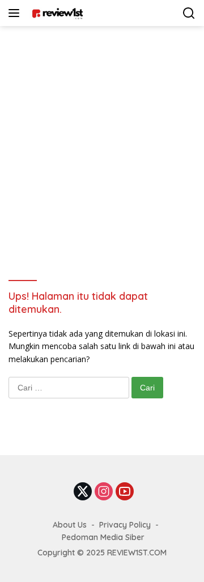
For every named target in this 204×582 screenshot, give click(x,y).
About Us (70, 525)
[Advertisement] (102, 134)
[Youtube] (125, 492)
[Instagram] (104, 492)
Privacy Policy (125, 525)
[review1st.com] (56, 13)
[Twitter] (83, 492)
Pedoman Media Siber (103, 537)
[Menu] (16, 13)
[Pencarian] (189, 13)
